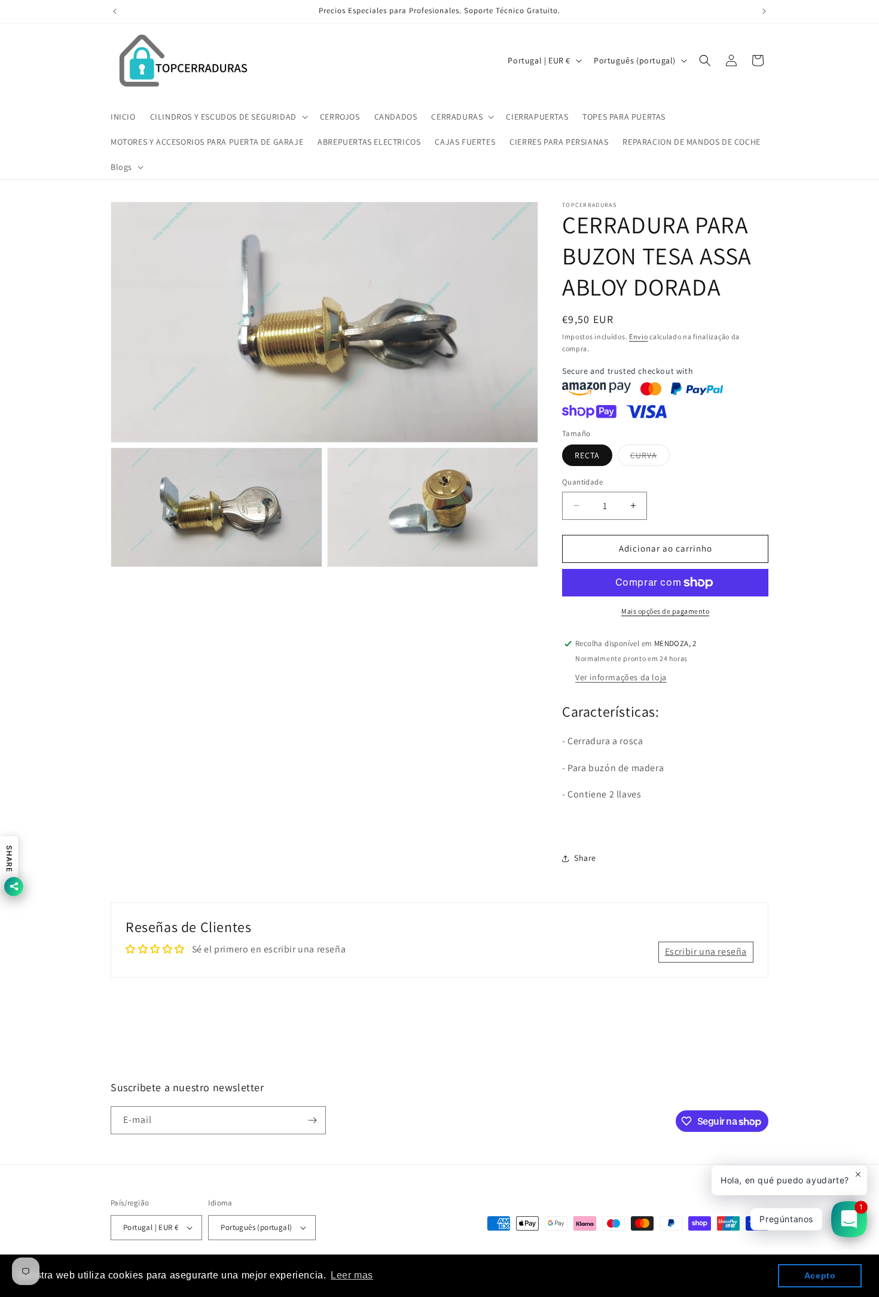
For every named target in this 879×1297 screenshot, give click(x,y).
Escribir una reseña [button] (706, 952)
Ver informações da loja (621, 677)
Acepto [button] (820, 1275)
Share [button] (585, 858)
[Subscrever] (312, 1120)
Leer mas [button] (352, 1275)
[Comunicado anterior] (115, 11)
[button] (228, 116)
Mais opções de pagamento (665, 611)
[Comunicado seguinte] (764, 11)
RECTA (587, 455)
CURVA (650, 457)
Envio (638, 336)
